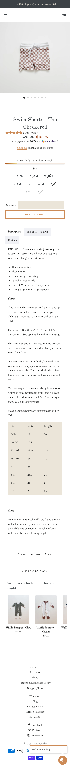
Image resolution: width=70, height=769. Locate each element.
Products (35, 672)
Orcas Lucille (39, 743)
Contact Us (35, 717)
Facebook (37, 725)
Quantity (11, 204)
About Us (35, 667)
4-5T (54, 183)
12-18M (48, 176)
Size (35, 168)
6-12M (34, 176)
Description (14, 231)
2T (30, 183)
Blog (35, 701)
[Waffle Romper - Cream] (46, 609)
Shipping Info (35, 688)
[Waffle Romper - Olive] (18, 609)
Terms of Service (35, 711)
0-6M (20, 176)
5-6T (29, 191)
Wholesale (35, 696)
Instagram (37, 735)
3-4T (41, 183)
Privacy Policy (35, 706)
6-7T (41, 191)
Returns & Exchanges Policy (35, 682)
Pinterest (37, 730)
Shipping (22, 147)
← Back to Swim (35, 571)
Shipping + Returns (37, 231)
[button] (35, 141)
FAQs (35, 677)
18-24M (18, 183)
